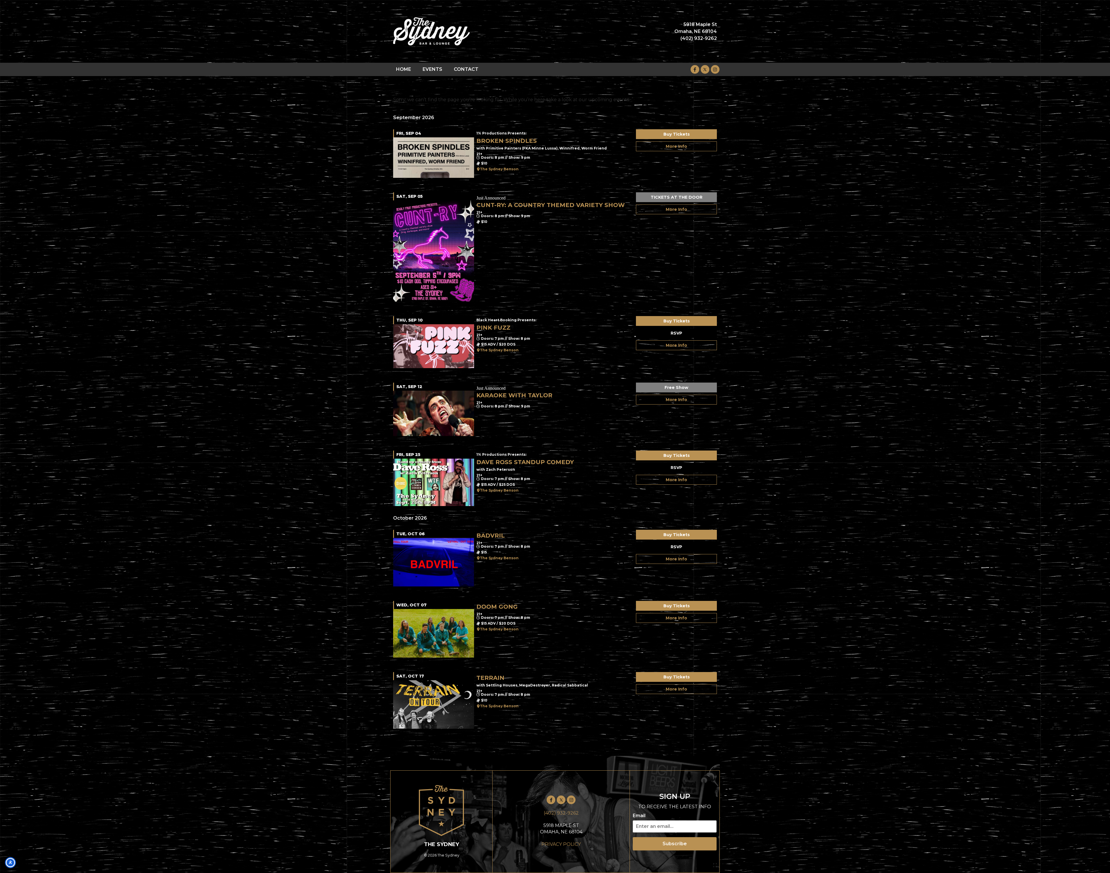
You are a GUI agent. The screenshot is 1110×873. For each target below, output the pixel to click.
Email (639, 815)
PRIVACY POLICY (561, 844)
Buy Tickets (676, 134)
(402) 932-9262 (561, 813)
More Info (676, 146)
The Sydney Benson (499, 169)
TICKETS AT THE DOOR (676, 197)
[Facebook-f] (695, 69)
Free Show (676, 387)
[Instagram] (715, 69)
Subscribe (675, 843)
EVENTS (432, 69)
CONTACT (466, 69)
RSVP (676, 333)
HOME (403, 69)
